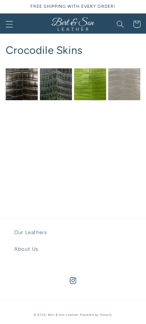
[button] (9, 24)
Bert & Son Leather (63, 315)
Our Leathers (30, 232)
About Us (26, 249)
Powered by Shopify (96, 315)
